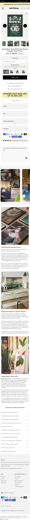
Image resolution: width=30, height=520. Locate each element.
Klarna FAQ (3, 480)
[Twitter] (10, 506)
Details (5, 106)
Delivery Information (9, 121)
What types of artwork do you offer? (9, 412)
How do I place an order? (7, 426)
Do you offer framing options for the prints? (11, 423)
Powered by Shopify (19, 510)
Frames (2, 478)
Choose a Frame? (15, 65)
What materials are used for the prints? (10, 419)
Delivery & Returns (19, 480)
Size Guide (6, 128)
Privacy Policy (18, 482)
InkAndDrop (12, 510)
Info (4, 113)
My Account (17, 476)
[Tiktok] (8, 506)
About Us (3, 476)
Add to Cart (15, 77)
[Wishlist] (22, 8)
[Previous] (5, 26)
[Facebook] (1, 506)
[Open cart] (28, 8)
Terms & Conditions (19, 486)
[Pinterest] (6, 506)
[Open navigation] (3, 8)
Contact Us (17, 484)
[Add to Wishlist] (27, 14)
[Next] (25, 26)
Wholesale (3, 482)
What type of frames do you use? (8, 451)
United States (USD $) (8, 492)
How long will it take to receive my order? (10, 433)
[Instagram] (4, 506)
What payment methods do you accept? (10, 430)
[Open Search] (25, 8)
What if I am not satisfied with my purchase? (11, 440)
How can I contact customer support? (9, 444)
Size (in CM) (15, 58)
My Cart (16, 478)
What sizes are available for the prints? (10, 416)
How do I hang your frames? (7, 447)
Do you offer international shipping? (9, 437)
